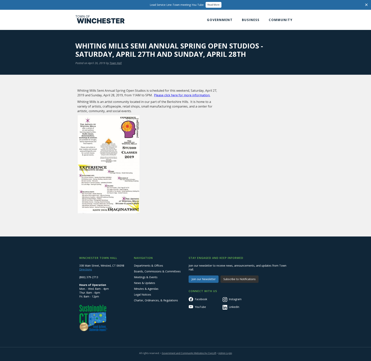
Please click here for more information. (182, 95)
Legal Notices (142, 294)
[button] (220, 20)
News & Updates (144, 283)
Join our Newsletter (203, 279)
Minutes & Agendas (146, 289)
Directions (85, 269)
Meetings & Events (145, 277)
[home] (100, 20)
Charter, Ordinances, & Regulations (156, 300)
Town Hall (116, 63)
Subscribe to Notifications (239, 279)
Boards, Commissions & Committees (157, 271)
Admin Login (225, 353)
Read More (214, 4)
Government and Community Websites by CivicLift (189, 353)
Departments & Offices (148, 265)
